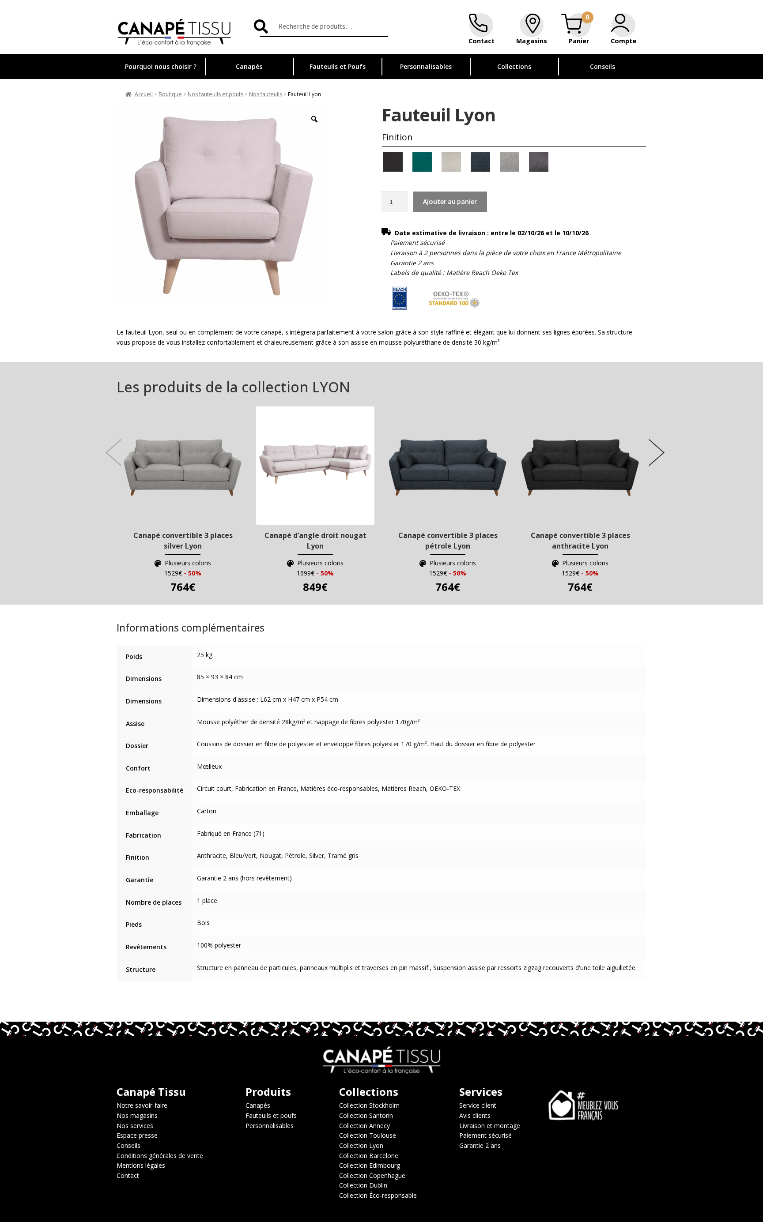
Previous (110, 443)
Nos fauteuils (265, 94)
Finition (397, 137)
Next (653, 443)
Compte (623, 41)
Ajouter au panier (450, 201)
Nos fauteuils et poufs (215, 94)
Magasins (531, 41)
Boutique (170, 94)
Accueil (144, 94)
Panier (579, 41)
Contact (481, 41)
